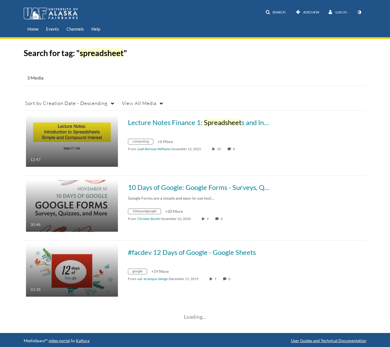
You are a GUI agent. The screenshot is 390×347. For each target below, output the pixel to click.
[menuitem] (33, 29)
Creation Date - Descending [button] (66, 103)
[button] (275, 12)
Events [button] (52, 28)
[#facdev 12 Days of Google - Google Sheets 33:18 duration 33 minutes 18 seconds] (72, 270)
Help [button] (95, 28)
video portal (59, 340)
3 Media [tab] (35, 77)
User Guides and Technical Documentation (328, 340)
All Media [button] (139, 103)
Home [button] (33, 28)
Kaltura (82, 340)
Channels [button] (75, 28)
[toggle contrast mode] (359, 12)
